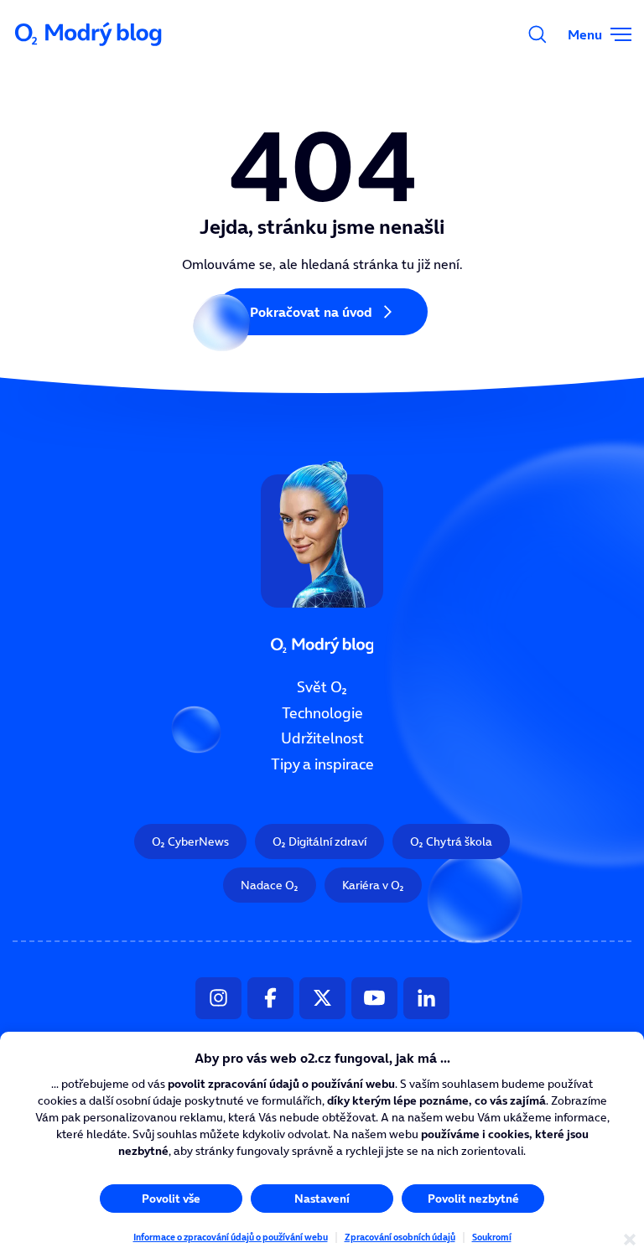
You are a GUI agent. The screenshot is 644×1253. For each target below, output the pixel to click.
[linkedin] (426, 998)
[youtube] (374, 998)
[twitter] (322, 998)
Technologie (322, 713)
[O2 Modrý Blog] (90, 34)
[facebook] (270, 998)
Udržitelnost (322, 738)
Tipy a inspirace (322, 764)
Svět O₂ (322, 687)
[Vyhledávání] (537, 34)
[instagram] (218, 998)
